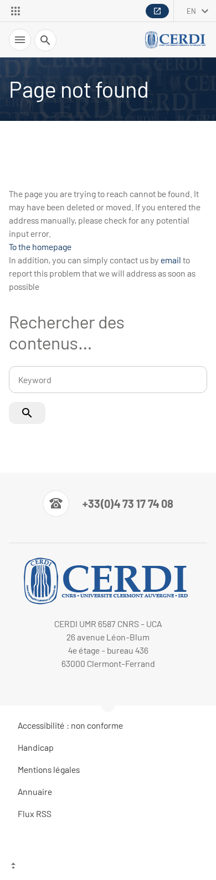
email (171, 260)
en (191, 11)
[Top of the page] (108, 867)
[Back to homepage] (176, 40)
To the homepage (40, 246)
